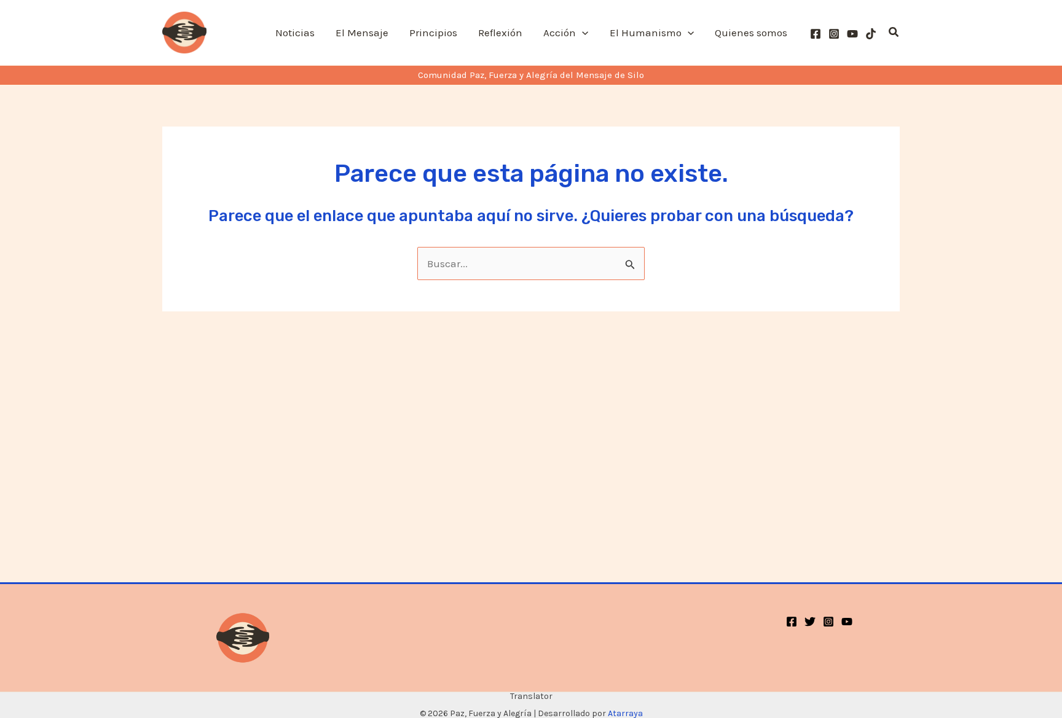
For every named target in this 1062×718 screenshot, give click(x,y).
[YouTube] (852, 33)
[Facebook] (815, 33)
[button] (582, 32)
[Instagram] (834, 33)
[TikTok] (870, 33)
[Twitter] (810, 621)
